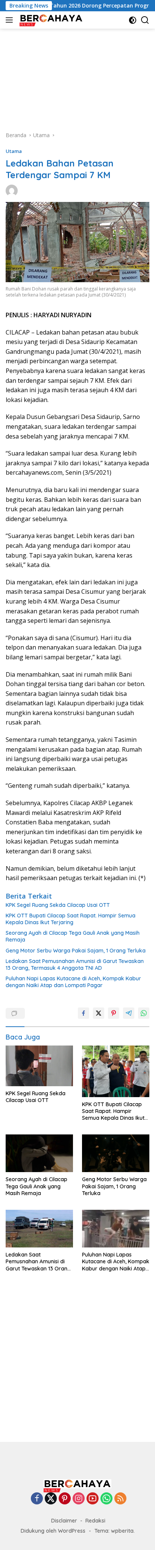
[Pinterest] (65, 1499)
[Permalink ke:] (12, 190)
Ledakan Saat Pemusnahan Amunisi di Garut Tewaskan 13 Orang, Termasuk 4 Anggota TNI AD (75, 964)
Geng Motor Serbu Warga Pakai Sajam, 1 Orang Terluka (76, 950)
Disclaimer (64, 1520)
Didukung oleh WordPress (53, 1530)
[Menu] (11, 20)
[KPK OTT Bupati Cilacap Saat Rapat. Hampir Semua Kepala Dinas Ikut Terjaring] (115, 1071)
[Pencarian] (145, 20)
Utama (14, 151)
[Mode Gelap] (132, 20)
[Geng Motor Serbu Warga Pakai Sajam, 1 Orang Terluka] (115, 1153)
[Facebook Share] (83, 1013)
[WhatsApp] (106, 1499)
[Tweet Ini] (98, 1013)
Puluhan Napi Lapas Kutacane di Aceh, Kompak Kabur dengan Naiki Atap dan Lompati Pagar (73, 982)
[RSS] (120, 1499)
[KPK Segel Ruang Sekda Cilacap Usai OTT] (39, 1066)
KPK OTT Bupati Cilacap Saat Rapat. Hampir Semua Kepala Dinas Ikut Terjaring (70, 919)
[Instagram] (79, 1499)
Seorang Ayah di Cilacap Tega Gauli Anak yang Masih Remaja (73, 936)
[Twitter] (51, 1499)
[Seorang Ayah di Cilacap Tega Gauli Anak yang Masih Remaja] (39, 1153)
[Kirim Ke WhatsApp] (143, 1013)
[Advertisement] (77, 76)
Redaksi (95, 1520)
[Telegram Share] (128, 1013)
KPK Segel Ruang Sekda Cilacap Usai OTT (58, 905)
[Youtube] (93, 1499)
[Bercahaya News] (50, 20)
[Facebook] (37, 1499)
